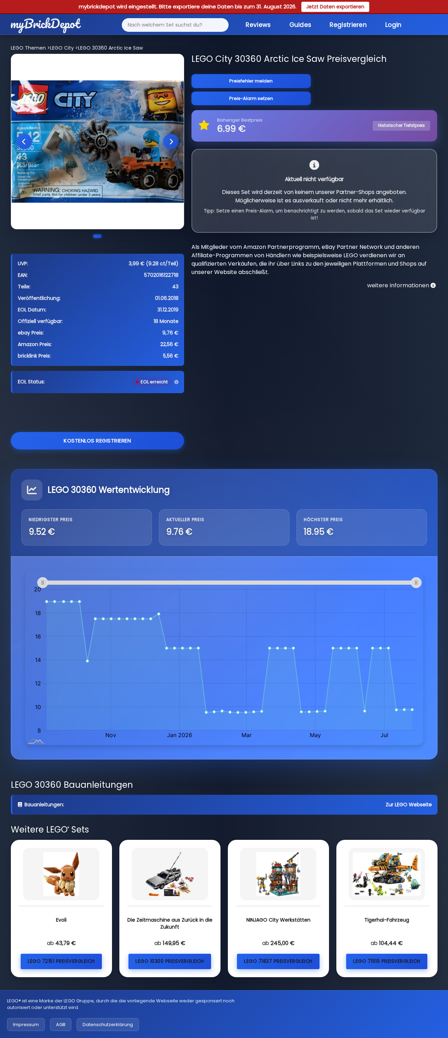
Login (393, 25)
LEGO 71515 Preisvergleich (386, 961)
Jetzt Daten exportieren (335, 6)
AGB (60, 1024)
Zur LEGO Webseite (409, 804)
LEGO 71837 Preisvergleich (278, 961)
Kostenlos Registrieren (97, 440)
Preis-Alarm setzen (251, 98)
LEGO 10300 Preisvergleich (169, 961)
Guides (300, 25)
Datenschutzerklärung (108, 1024)
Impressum (26, 1024)
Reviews (258, 25)
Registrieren (348, 25)
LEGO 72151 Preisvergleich (61, 961)
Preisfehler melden (251, 81)
